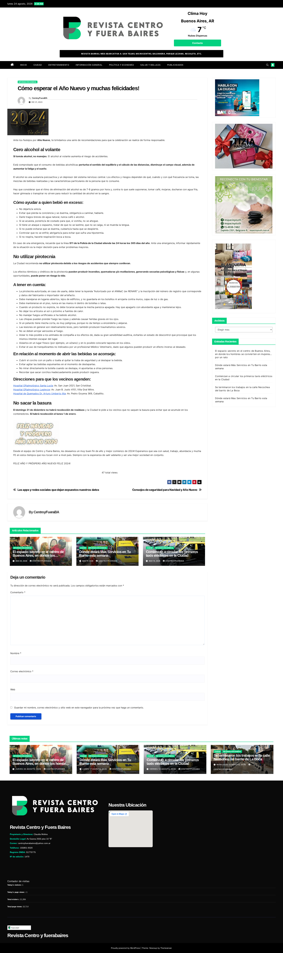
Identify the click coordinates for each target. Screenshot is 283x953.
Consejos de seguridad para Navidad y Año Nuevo (164, 490)
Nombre (15, 653)
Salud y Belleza (150, 65)
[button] (267, 64)
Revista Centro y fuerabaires (37, 935)
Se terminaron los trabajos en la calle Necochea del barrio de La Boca (242, 757)
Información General (89, 65)
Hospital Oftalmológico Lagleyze (31, 389)
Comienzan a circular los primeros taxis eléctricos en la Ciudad (172, 553)
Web (12, 689)
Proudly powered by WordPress (126, 948)
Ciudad (37, 65)
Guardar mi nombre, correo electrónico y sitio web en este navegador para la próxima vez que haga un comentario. (79, 707)
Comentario (17, 592)
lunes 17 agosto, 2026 (94, 769)
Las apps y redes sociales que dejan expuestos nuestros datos (58, 490)
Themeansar (166, 948)
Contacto (197, 42)
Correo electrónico (21, 671)
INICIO (23, 65)
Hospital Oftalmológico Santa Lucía (33, 385)
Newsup (153, 948)
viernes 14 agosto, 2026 (162, 769)
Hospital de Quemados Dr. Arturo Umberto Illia (39, 393)
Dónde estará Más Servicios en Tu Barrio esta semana (105, 553)
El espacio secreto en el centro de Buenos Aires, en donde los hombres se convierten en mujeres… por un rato (243, 354)
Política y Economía (121, 65)
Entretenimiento (58, 65)
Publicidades (175, 65)
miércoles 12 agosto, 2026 (231, 764)
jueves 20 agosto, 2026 (28, 769)
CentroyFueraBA (39, 98)
